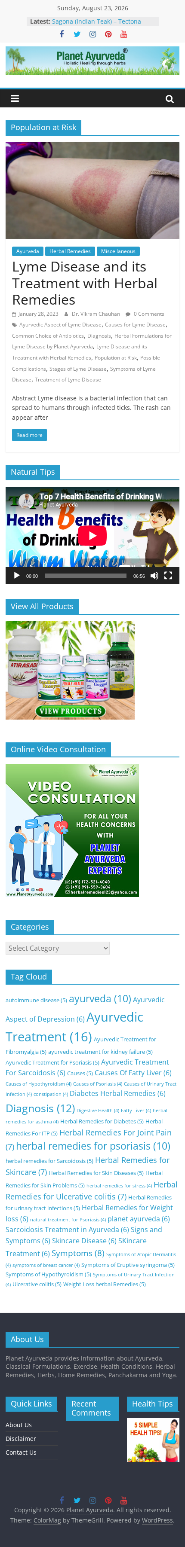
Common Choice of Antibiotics (48, 335)
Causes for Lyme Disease (135, 324)
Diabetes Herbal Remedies (118, 1093)
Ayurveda (27, 251)
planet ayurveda (139, 1219)
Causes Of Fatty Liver (133, 1072)
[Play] (16, 575)
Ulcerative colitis (37, 1284)
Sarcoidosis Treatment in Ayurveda (67, 1229)
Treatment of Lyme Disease (68, 379)
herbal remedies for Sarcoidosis (49, 1161)
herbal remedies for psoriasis (93, 1146)
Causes (80, 1073)
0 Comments (148, 313)
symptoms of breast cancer (46, 1265)
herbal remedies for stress (119, 1186)
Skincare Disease (84, 1240)
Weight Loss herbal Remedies (104, 1284)
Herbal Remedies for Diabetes (102, 1121)
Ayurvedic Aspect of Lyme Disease (60, 324)
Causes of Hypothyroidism (38, 1084)
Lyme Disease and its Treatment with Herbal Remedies (84, 282)
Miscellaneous (118, 251)
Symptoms (78, 1253)
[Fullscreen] (168, 575)
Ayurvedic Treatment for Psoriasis (52, 1062)
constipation (51, 1094)
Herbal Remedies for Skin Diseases (96, 1173)
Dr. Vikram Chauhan (96, 313)
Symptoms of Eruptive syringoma (128, 1265)
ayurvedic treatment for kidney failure (100, 1052)
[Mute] (154, 575)
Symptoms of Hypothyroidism (48, 1274)
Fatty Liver (136, 1111)
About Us (19, 1425)
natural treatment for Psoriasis (68, 1220)
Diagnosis (99, 335)
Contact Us (21, 1452)
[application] (92, 535)
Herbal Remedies (70, 251)
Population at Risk (116, 357)
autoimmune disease (36, 1000)
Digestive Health (98, 1111)
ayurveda (100, 998)
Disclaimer (21, 1438)
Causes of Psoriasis (97, 1084)
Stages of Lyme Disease (78, 368)
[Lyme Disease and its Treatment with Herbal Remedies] (92, 147)
